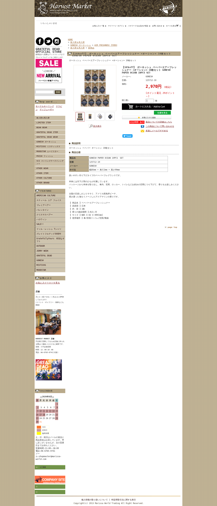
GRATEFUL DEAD (44, 255)
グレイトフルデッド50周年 (48, 234)
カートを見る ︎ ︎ (174, 26)
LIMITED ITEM (43, 123)
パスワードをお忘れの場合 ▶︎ (140, 26)
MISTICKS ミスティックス (48, 146)
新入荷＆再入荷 (43, 118)
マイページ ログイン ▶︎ (118, 26)
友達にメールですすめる (157, 131)
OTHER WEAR (42, 168)
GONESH (40, 260)
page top (172, 227)
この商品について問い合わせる (160, 126)
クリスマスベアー (44, 214)
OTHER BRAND (43, 183)
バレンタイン (42, 210)
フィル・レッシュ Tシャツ (48, 229)
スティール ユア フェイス (48, 200)
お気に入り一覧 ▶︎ (100, 26)
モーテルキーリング (45, 106)
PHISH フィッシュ (44, 156)
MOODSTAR (41, 270)
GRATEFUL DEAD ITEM (47, 132)
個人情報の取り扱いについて (94, 500)
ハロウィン (41, 219)
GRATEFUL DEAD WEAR (47, 137)
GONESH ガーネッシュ (46, 142)
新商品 (91, 48)
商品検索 (41, 89)
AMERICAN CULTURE (45, 195)
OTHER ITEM (42, 173)
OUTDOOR (40, 246)
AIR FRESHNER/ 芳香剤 (105, 45)
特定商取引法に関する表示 (123, 500)
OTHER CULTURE (44, 178)
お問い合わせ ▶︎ (159, 26)
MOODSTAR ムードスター (47, 151)
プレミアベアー (43, 205)
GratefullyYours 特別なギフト (50, 239)
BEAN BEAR (41, 127)
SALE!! (40, 224)
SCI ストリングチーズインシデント (50, 162)
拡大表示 (97, 126)
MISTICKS (41, 265)
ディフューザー (47, 109)
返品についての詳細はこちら (159, 122)
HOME (70, 39)
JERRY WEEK (42, 251)
